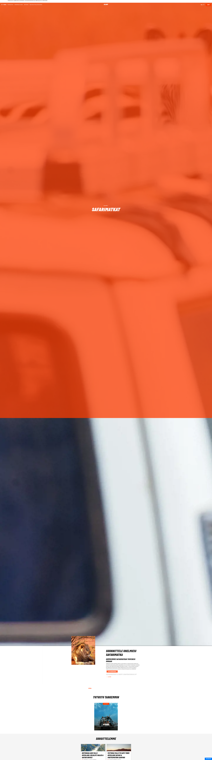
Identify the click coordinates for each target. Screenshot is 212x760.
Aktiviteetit (26, 4)
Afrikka (89, 688)
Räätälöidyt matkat (18, 4)
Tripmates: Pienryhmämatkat (35, 4)
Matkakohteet (10, 4)
